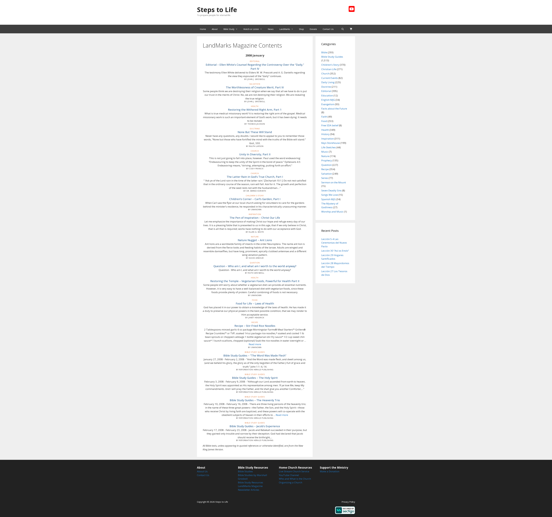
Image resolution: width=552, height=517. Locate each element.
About (215, 29)
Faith (324, 116)
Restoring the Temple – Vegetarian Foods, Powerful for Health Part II (254, 281)
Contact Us (328, 29)
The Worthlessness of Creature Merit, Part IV (255, 87)
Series (324, 178)
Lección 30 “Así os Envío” (335, 250)
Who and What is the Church (295, 478)
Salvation (326, 173)
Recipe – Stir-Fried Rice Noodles (254, 325)
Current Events (329, 78)
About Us (202, 471)
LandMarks (284, 29)
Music (324, 151)
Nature (325, 156)
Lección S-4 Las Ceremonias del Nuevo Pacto (334, 242)
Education (327, 95)
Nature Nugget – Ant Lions (255, 240)
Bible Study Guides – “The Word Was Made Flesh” (254, 355)
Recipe (325, 169)
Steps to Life (217, 9)
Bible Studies (245, 471)
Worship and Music (332, 211)
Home (203, 29)
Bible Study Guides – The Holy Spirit (255, 377)
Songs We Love (329, 194)
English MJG (328, 99)
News (271, 29)
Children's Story (330, 64)
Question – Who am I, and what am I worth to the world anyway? (254, 266)
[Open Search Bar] (342, 29)
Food (324, 121)
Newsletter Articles (248, 489)
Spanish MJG (328, 199)
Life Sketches (328, 147)
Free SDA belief (329, 125)
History (325, 134)
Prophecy (326, 160)
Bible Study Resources (250, 482)
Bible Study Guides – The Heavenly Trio (255, 400)
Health (325, 129)
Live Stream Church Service (294, 471)
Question (326, 165)
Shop (301, 29)
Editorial (326, 91)
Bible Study (228, 29)
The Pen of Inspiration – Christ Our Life (255, 217)
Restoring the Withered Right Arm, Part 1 (255, 109)
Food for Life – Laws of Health (255, 303)
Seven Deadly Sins (331, 190)
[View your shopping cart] (351, 29)
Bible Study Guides (332, 56)
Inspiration (327, 138)
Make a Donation (329, 471)
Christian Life (328, 69)
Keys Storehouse (330, 143)
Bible (324, 52)
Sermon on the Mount (333, 182)
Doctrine (326, 86)
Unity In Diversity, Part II (254, 154)
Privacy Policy (348, 501)
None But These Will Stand (255, 132)
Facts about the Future (334, 108)
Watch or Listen (251, 29)
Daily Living (328, 82)
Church (325, 73)
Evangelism (327, 104)
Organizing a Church (290, 482)
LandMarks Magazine (250, 486)
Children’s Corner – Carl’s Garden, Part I (254, 199)
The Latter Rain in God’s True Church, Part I (255, 176)
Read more (255, 344)
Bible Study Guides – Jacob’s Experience (255, 426)
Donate (313, 29)
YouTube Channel (289, 475)
